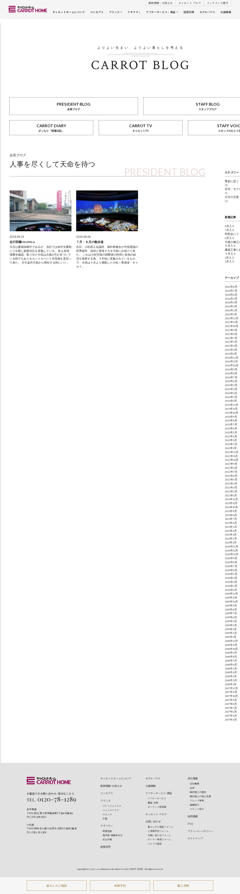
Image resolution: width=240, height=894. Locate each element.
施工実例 (183, 885)
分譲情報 (225, 12)
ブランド (114, 12)
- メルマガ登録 (154, 843)
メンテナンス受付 (217, 3)
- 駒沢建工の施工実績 (200, 796)
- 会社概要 (194, 783)
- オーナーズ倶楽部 (156, 806)
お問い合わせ (153, 821)
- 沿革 (192, 788)
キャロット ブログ (190, 3)
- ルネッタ (106, 814)
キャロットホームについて (68, 12)
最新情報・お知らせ (160, 3)
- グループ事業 (196, 800)
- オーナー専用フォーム (158, 839)
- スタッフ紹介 (196, 809)
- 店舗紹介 (194, 804)
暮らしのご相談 (56, 885)
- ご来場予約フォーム (157, 831)
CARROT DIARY (51, 127)
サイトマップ (195, 838)
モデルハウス (207, 12)
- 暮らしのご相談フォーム (159, 826)
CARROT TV (140, 127)
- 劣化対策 (106, 839)
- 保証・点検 (152, 802)
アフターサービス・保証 (161, 12)
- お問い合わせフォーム (158, 835)
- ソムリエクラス (110, 810)
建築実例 (188, 12)
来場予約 (120, 885)
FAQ (190, 823)
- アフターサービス (156, 798)
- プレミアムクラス (111, 806)
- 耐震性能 (106, 831)
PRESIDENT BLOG (73, 106)
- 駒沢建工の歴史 (197, 792)
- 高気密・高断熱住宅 (112, 835)
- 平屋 (104, 818)
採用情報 (193, 816)
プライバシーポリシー (200, 831)
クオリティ (134, 12)
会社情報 (193, 778)
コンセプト (97, 12)
